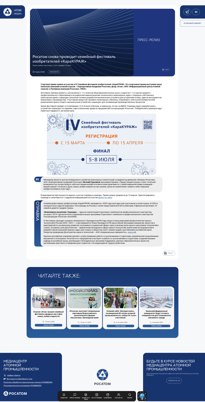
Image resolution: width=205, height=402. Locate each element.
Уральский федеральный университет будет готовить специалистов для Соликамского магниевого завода (156, 314)
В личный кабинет (192, 23)
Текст (170, 253)
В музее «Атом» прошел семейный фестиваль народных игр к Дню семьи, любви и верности (49, 314)
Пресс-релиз (48, 325)
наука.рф (132, 232)
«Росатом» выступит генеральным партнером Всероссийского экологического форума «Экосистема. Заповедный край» (84, 314)
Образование (54, 72)
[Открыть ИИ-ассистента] (142, 396)
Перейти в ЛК (174, 380)
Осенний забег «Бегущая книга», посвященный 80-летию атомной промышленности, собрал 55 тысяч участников (120, 314)
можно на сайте (105, 197)
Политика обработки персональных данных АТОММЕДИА (28, 382)
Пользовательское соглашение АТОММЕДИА (22, 385)
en (196, 12)
